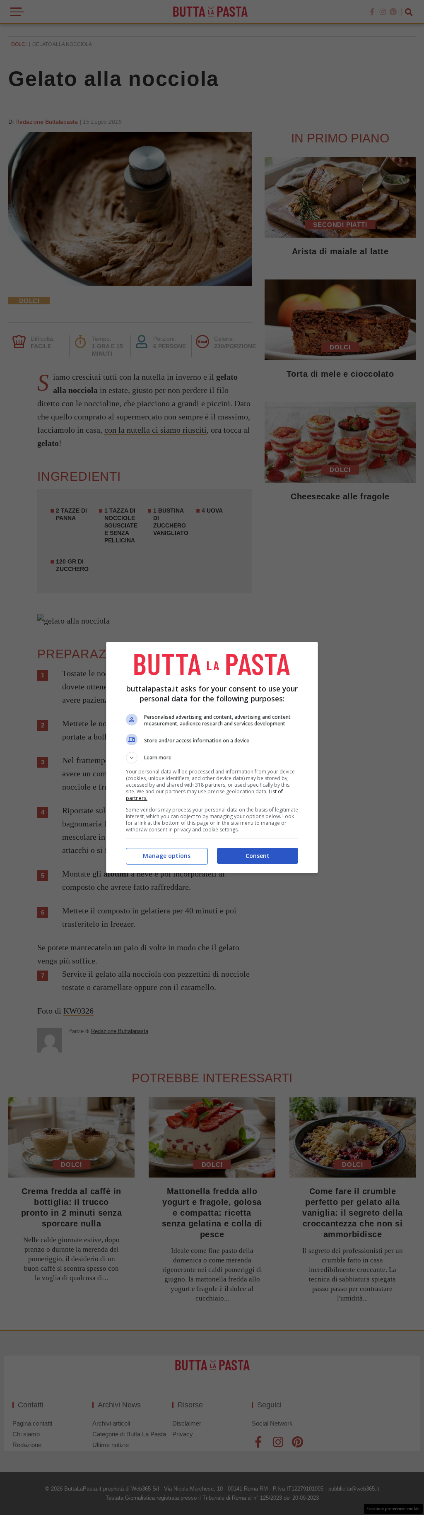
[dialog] (212, 757)
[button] (212, 758)
